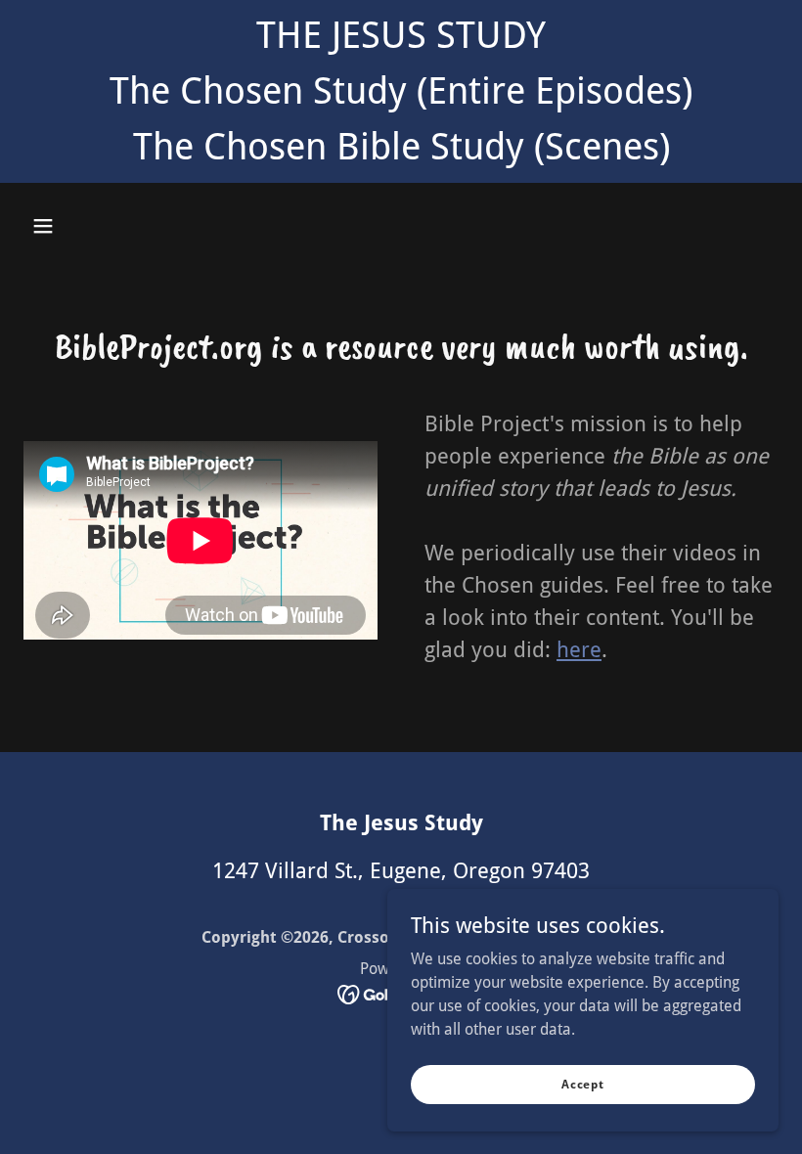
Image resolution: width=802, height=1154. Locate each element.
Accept (582, 1083)
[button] (43, 225)
